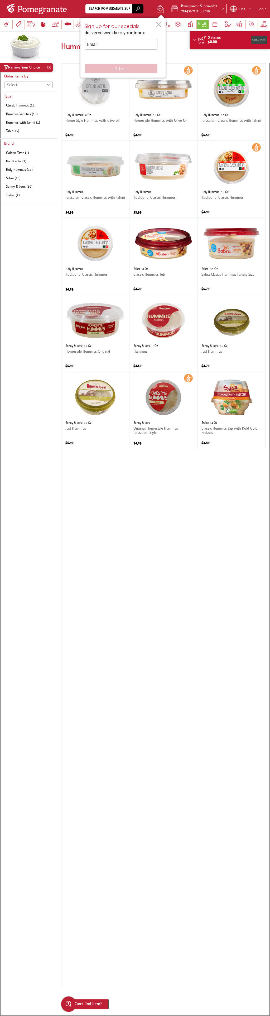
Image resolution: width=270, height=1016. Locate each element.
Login (262, 9)
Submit (121, 68)
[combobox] (114, 8)
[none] (95, 102)
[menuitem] (6, 24)
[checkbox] (28, 106)
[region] (230, 40)
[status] (214, 38)
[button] (160, 9)
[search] (137, 8)
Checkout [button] (259, 39)
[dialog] (123, 48)
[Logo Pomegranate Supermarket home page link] (37, 9)
